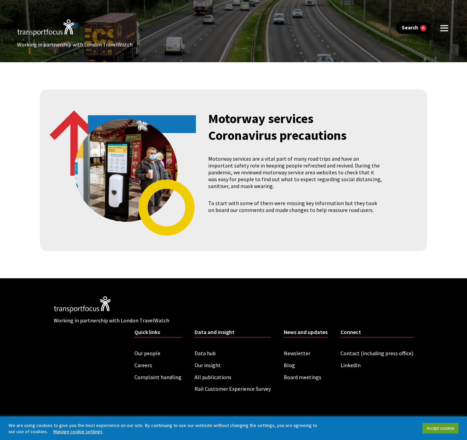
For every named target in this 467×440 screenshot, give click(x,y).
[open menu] (444, 27)
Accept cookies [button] (440, 428)
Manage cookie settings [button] (78, 431)
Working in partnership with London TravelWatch (75, 44)
